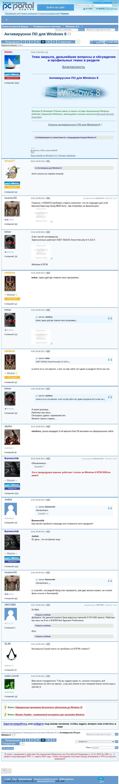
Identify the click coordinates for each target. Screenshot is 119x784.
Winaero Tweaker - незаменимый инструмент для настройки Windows (49, 714)
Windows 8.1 (72, 26)
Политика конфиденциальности (45, 779)
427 (48, 389)
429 (48, 458)
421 (48, 161)
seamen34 (10, 198)
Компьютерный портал (46, 781)
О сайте (7, 779)
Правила (65, 13)
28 (37, 42)
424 (48, 273)
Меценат (11, 294)
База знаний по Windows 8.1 (44, 155)
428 (48, 426)
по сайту (89, 9)
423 (48, 232)
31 (54, 42)
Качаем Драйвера (67, 155)
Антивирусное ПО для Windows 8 (35, 34)
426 (48, 351)
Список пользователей (49, 13)
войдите (38, 724)
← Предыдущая (11, 42)
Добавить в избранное (102, 2)
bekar (7, 232)
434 (48, 644)
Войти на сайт (55, 7)
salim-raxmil (11, 676)
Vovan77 (9, 161)
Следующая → (66, 42)
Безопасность (73, 67)
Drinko (20, 45)
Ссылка (38, 466)
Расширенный (111, 9)
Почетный (12, 187)
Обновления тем (12, 13)
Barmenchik (11, 458)
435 (48, 676)
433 (48, 605)
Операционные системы (47, 26)
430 (48, 500)
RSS (115, 2)
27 (32, 42)
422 (48, 198)
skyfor (8, 426)
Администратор (12, 78)
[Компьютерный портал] (17, 10)
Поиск (14, 779)
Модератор (12, 488)
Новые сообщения (29, 13)
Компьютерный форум (15, 26)
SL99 (7, 644)
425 (48, 310)
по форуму (100, 9)
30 (48, 42)
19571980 (10, 604)
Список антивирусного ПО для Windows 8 (74, 124)
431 (48, 531)
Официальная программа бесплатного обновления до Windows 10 (48, 707)
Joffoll (8, 499)
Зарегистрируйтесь (15, 724)
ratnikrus (9, 272)
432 (48, 572)
